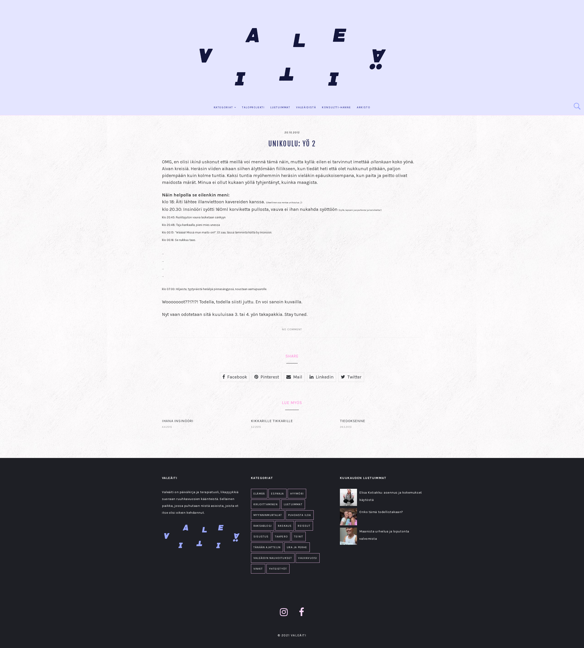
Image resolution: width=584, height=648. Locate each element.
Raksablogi (262, 525)
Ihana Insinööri (177, 421)
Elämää (259, 493)
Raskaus (285, 525)
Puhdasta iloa (299, 515)
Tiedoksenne (352, 421)
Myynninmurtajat (267, 515)
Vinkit (258, 568)
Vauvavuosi (307, 558)
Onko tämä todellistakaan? (381, 512)
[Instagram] (284, 612)
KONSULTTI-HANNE (336, 107)
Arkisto (363, 107)
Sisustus (261, 536)
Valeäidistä (306, 107)
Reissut (304, 525)
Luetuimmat (280, 107)
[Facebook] (301, 612)
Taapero (281, 536)
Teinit (298, 536)
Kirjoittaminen (265, 504)
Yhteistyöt (278, 568)
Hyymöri (297, 493)
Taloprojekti (253, 107)
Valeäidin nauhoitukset (272, 558)
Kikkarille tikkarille (272, 421)
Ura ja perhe (297, 547)
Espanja (277, 493)
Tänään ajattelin (267, 547)
